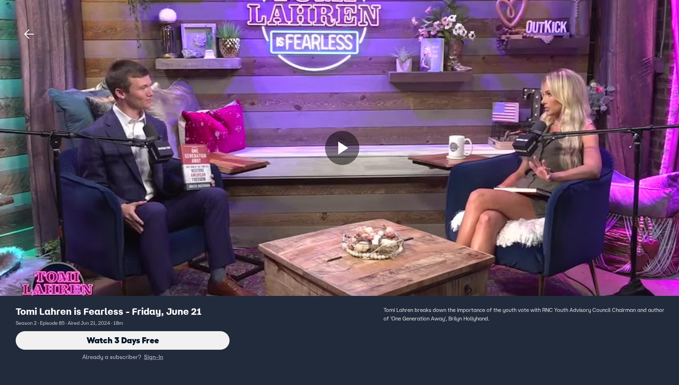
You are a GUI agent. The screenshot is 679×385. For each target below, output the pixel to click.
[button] (29, 34)
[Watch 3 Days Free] (342, 148)
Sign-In (153, 356)
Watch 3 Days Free (123, 340)
